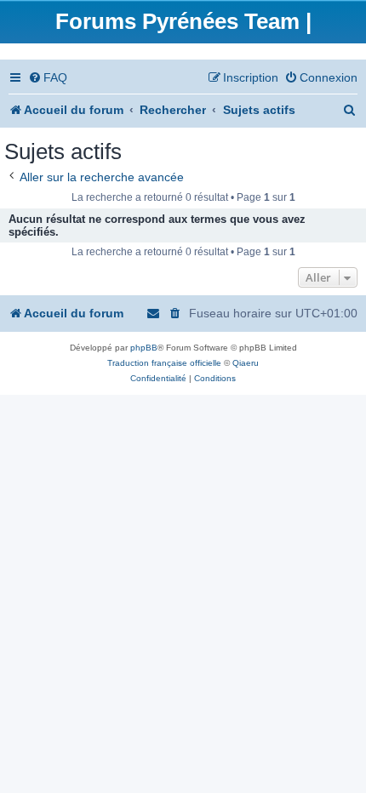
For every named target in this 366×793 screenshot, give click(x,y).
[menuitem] (47, 78)
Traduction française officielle (164, 363)
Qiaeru (245, 363)
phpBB (143, 347)
